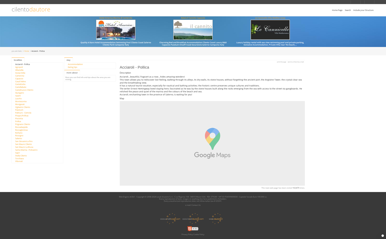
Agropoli (19, 67)
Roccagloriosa (21, 130)
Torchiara (19, 158)
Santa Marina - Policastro (26, 150)
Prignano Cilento (22, 124)
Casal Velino (20, 81)
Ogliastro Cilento (22, 107)
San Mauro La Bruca (24, 147)
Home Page (337, 10)
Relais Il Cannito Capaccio (193, 17)
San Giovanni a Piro (24, 141)
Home (26, 51)
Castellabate (20, 87)
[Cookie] (382, 235)
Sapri (17, 153)
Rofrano (18, 133)
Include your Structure (363, 10)
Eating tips (72, 67)
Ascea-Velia (20, 73)
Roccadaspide (21, 127)
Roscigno (19, 135)
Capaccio (19, 79)
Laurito (18, 98)
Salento (18, 138)
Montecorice (21, 101)
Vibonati (19, 161)
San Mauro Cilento (23, 144)
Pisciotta (19, 118)
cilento (31, 9)
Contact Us (196, 205)
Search (348, 10)
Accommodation (75, 64)
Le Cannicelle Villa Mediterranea (270, 17)
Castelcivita (20, 84)
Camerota (19, 76)
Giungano (19, 93)
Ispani (18, 96)
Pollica (18, 121)
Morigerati (20, 104)
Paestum (19, 110)
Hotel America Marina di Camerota (115, 17)
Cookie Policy (198, 234)
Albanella (19, 70)
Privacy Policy (187, 234)
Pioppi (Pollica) (21, 116)
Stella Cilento (21, 156)
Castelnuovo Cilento (24, 90)
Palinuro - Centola (23, 113)
